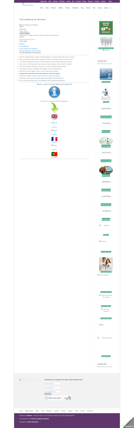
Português (54, 157)
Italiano (54, 150)
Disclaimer (90, 411)
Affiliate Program (106, 306)
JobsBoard (90, 1)
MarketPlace (62, 1)
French (45, 76)
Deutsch (54, 127)
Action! (49, 1)
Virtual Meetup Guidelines (64, 62)
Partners (67, 8)
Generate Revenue (106, 318)
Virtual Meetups (24, 46)
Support (106, 8)
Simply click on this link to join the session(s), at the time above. (39, 73)
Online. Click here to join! (27, 39)
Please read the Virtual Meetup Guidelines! (54, 84)
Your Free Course (106, 252)
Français (54, 142)
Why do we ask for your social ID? (104, 63)
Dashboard (55, 1)
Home (41, 8)
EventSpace (97, 1)
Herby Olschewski (32, 422)
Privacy (82, 411)
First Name (47, 381)
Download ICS (23, 35)
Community (78, 1)
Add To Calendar (24, 33)
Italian (50, 76)
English (29, 76)
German (34, 76)
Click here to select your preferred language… (54, 101)
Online (34, 51)
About (47, 8)
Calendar (88, 8)
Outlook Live (55, 35)
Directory (68, 1)
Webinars (106, 235)
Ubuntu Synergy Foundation (40, 419)
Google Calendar (33, 35)
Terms (76, 411)
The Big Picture (106, 356)
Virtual (39, 51)
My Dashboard (106, 82)
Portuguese (56, 76)
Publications (75, 8)
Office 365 (48, 35)
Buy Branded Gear (106, 272)
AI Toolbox (106, 102)
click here (71, 57)
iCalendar (42, 35)
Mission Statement (106, 292)
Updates (56, 411)
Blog (82, 8)
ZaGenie (29, 415)
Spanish (40, 76)
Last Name (47, 385)
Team (42, 411)
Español (54, 134)
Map (73, 1)
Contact (99, 8)
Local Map (106, 146)
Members (53, 8)
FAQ (94, 8)
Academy (103, 1)
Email (46, 390)
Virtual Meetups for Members (28, 49)
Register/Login (43, 1)
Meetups (84, 1)
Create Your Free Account (106, 48)
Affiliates (60, 8)
